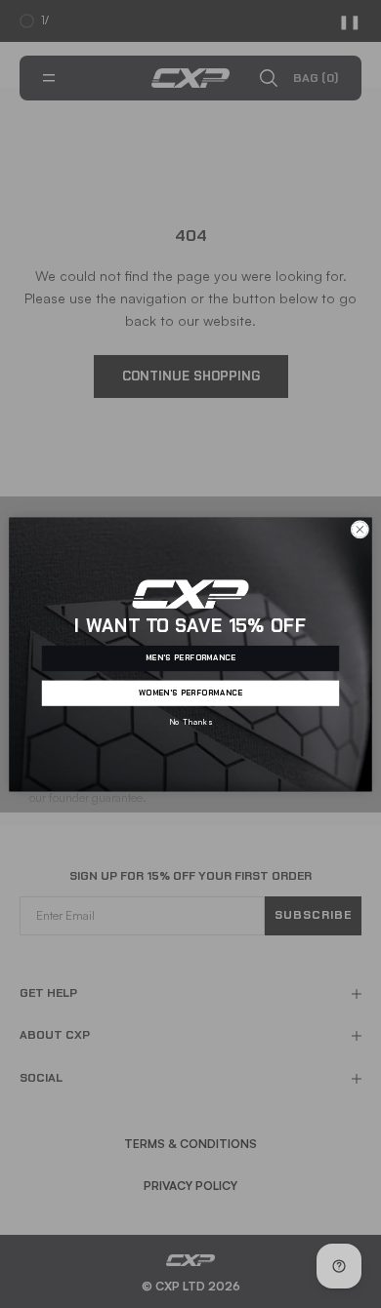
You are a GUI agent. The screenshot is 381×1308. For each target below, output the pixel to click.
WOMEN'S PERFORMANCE (191, 692)
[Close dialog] (360, 529)
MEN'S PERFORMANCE (191, 657)
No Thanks (190, 722)
